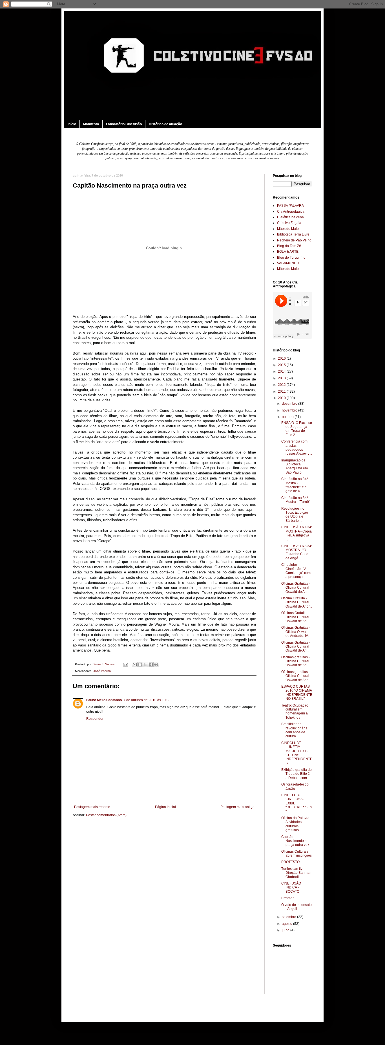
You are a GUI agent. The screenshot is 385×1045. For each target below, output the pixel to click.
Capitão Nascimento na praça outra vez (295, 841)
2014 (282, 371)
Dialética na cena (290, 217)
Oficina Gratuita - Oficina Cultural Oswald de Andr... (296, 602)
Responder (94, 719)
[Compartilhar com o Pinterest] (156, 664)
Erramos (287, 898)
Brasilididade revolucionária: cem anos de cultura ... (294, 730)
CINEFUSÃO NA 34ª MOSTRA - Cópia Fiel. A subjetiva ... (296, 533)
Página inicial (165, 807)
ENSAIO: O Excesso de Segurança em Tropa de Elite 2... (296, 429)
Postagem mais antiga (237, 807)
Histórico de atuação (165, 124)
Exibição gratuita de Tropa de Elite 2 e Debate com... (296, 774)
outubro (288, 417)
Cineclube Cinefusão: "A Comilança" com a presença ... (296, 571)
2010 (282, 398)
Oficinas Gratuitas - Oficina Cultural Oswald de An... (295, 588)
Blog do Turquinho (291, 257)
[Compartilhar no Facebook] (151, 664)
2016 (282, 358)
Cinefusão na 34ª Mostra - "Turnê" (295, 500)
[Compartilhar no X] (145, 664)
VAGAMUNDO (288, 263)
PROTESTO (290, 862)
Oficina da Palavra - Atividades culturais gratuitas (296, 824)
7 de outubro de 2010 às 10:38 (147, 700)
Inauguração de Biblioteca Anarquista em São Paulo (294, 466)
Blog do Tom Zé (289, 246)
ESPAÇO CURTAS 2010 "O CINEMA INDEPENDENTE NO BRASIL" (296, 693)
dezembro (290, 404)
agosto (287, 924)
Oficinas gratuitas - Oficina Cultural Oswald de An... (295, 661)
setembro (289, 917)
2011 (282, 391)
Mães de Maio (288, 229)
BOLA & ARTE (287, 252)
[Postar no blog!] (140, 664)
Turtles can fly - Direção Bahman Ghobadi (296, 873)
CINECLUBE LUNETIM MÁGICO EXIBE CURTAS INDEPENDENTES (296, 753)
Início (72, 124)
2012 (282, 385)
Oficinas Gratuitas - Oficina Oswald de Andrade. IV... (295, 632)
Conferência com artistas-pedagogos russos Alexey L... (296, 447)
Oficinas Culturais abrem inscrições (296, 853)
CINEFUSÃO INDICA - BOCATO (291, 887)
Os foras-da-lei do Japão (295, 786)
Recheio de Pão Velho (294, 240)
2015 (282, 365)
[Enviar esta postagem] (125, 664)
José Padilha (102, 671)
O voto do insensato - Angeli (296, 907)
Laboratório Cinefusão (124, 124)
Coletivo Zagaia (289, 223)
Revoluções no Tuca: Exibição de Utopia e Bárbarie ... (294, 515)
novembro (290, 410)
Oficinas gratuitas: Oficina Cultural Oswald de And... (296, 676)
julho (286, 930)
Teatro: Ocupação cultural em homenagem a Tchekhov (294, 711)
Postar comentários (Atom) (106, 815)
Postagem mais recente (92, 807)
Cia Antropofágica (290, 212)
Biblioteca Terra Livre (293, 234)
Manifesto (91, 124)
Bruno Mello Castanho (104, 700)
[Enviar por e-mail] (135, 664)
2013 (282, 378)
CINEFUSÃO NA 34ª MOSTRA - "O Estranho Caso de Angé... (296, 552)
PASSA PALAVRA (290, 206)
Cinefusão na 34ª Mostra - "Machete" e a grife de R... (294, 485)
